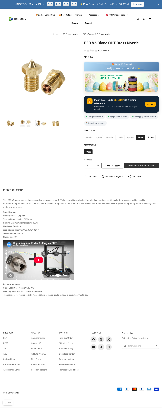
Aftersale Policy (66, 348)
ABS (5, 353)
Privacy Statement (67, 364)
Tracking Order (66, 338)
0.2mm (109, 137)
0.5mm (130, 137)
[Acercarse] (72, 45)
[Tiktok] (101, 347)
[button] (150, 19)
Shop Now (137, 4)
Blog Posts (36, 359)
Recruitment (36, 348)
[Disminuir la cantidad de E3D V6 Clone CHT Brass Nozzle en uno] (87, 165)
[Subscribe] (156, 346)
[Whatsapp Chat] (109, 347)
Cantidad (88, 159)
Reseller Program (39, 369)
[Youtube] (93, 347)
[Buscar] (138, 19)
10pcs (88, 151)
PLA (5, 338)
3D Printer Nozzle (70, 34)
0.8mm (141, 137)
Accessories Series (11, 369)
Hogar (55, 34)
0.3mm (120, 137)
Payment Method (66, 359)
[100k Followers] (101, 339)
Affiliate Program (38, 353)
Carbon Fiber (9, 359)
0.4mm (89, 137)
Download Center (67, 353)
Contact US (36, 343)
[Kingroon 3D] (17, 19)
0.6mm (99, 137)
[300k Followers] (93, 339)
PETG (5, 343)
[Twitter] (109, 339)
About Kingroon (38, 338)
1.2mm (151, 137)
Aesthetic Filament (11, 364)
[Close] (158, 4)
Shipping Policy (66, 343)
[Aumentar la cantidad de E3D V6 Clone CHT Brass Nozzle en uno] (98, 165)
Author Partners (38, 364)
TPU (5, 348)
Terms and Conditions (69, 369)
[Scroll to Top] (157, 394)
